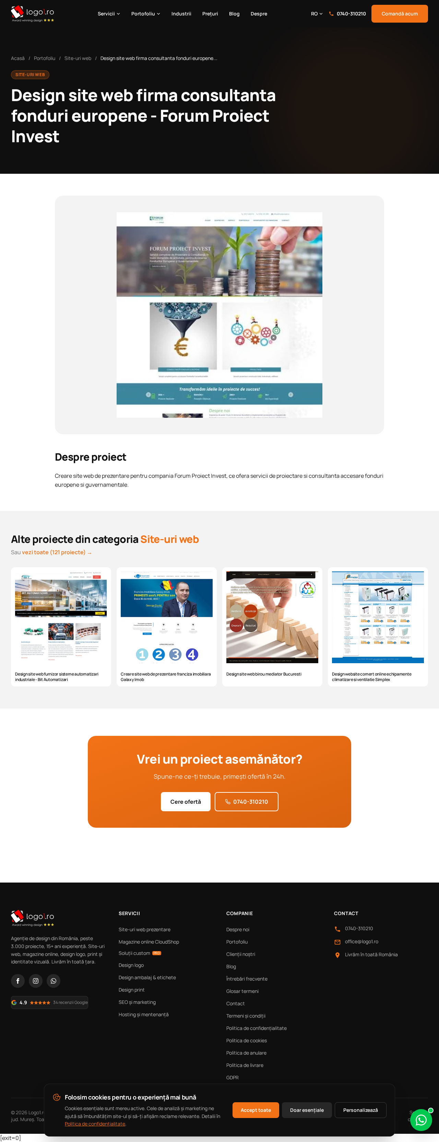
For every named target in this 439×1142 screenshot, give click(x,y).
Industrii (181, 13)
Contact (235, 1003)
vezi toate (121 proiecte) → (57, 552)
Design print (132, 989)
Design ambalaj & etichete (147, 977)
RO (314, 13)
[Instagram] (36, 981)
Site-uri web (77, 58)
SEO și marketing (137, 1002)
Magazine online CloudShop (149, 941)
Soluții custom (139, 953)
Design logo (131, 965)
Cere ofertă (185, 801)
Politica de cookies (246, 1040)
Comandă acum (400, 13)
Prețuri (210, 13)
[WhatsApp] (53, 981)
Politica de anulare (246, 1052)
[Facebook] (18, 981)
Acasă (18, 58)
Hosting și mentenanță (144, 1014)
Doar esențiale (307, 1110)
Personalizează (360, 1110)
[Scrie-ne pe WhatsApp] (421, 1120)
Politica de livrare (244, 1065)
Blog (234, 13)
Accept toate (256, 1110)
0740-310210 (351, 13)
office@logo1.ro (361, 941)
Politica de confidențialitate (256, 1028)
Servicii (106, 13)
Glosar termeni (242, 991)
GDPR (232, 1077)
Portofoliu (143, 13)
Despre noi (237, 929)
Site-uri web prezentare (144, 929)
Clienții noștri (240, 954)
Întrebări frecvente (247, 978)
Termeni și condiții (245, 1015)
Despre (259, 13)
